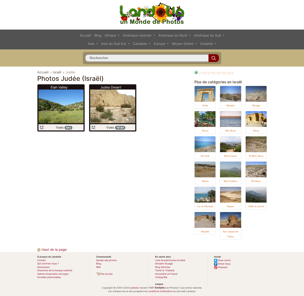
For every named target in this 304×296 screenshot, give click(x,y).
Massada (230, 105)
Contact (41, 260)
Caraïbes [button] (140, 44)
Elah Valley (59, 87)
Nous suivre (224, 260)
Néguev (230, 206)
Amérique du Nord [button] (173, 35)
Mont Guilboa (230, 181)
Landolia (134, 287)
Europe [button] (160, 44)
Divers (205, 130)
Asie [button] (91, 44)
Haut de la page (54, 249)
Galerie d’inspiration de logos (53, 273)
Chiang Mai (161, 277)
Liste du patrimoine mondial (170, 260)
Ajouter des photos (106, 260)
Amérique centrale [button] (137, 35)
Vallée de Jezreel (256, 206)
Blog (97, 35)
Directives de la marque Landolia (54, 270)
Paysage (256, 105)
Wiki (98, 267)
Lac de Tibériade (205, 206)
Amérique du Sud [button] (208, 35)
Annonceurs (43, 267)
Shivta (256, 130)
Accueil (85, 35)
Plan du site (106, 273)
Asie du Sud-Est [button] (114, 44)
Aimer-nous (223, 263)
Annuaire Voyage (164, 263)
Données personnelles (49, 277)
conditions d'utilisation (160, 291)
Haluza (205, 181)
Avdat (205, 105)
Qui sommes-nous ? (48, 263)
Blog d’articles (162, 267)
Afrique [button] (111, 35)
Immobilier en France (166, 273)
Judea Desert (110, 87)
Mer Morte (230, 130)
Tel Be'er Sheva (256, 156)
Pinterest (222, 267)
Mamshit (205, 231)
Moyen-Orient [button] (183, 44)
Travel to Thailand (164, 270)
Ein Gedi (205, 156)
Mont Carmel (230, 156)
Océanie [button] (207, 44)
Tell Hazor (256, 181)
